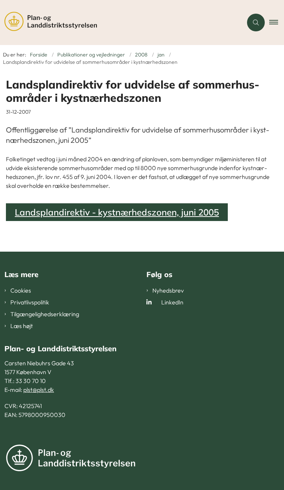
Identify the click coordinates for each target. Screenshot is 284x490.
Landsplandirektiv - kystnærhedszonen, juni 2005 (117, 212)
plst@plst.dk (38, 389)
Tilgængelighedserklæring (44, 314)
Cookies (20, 290)
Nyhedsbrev (168, 290)
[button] (276, 22)
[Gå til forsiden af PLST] (118, 22)
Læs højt (21, 325)
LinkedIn (172, 302)
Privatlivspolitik (29, 302)
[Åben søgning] (256, 22)
